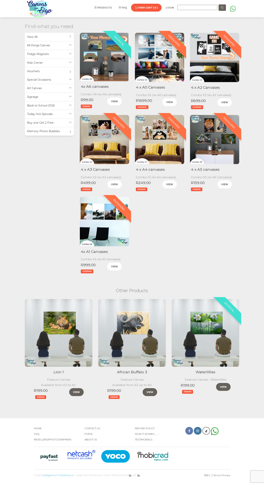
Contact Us (92, 428)
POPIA (88, 434)
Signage (32, 97)
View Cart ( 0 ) (148, 7)
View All (32, 37)
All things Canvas (38, 45)
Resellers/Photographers (53, 439)
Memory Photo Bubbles (43, 131)
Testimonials (143, 439)
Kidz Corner (35, 62)
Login (170, 7)
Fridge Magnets (38, 54)
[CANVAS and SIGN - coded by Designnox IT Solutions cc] (40, 8)
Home (38, 428)
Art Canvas (34, 88)
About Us (90, 439)
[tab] (49, 37)
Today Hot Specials (40, 114)
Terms (216, 475)
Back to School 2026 (41, 105)
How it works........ (147, 434)
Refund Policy (145, 428)
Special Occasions (39, 79)
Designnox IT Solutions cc (58, 475)
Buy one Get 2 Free (40, 122)
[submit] (222, 7)
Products (104, 7)
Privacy (226, 475)
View (114, 101)
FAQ (124, 7)
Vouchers (33, 71)
